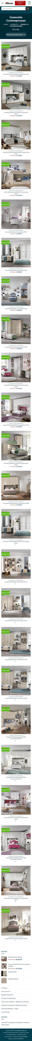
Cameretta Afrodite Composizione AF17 (16, 232)
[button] (2, 3)
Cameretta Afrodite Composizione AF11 (16, 582)
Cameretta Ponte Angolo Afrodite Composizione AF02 (16, 542)
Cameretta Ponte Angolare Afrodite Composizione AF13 (16, 778)
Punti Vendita (5, 1012)
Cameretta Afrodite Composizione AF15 (16, 620)
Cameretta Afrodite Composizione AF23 (16, 659)
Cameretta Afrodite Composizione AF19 (16, 347)
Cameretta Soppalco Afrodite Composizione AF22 (16, 464)
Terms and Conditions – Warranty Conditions (15, 1001)
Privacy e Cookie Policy (8, 998)
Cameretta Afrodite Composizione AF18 (16, 938)
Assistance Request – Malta (9, 1008)
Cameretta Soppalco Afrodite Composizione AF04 (16, 192)
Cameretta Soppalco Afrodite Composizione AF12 (16, 113)
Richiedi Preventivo (7, 995)
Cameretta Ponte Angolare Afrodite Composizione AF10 (16, 858)
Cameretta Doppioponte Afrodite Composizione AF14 (16, 153)
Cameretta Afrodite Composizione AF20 (16, 698)
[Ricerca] (28, 8)
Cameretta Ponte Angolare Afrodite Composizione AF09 (16, 737)
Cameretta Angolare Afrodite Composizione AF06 (16, 385)
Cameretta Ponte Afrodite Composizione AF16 (16, 425)
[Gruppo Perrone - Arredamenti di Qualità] (9, 3)
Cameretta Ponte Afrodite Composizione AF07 (16, 74)
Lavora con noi (5, 991)
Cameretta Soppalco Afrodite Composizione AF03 (16, 818)
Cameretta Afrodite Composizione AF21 (16, 308)
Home (6, 24)
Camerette (14, 24)
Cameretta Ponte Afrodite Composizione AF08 (16, 503)
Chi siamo (4, 988)
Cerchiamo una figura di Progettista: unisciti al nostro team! (15, 1024)
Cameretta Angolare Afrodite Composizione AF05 (16, 899)
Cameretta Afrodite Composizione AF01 (16, 270)
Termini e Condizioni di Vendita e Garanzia (14, 1005)
